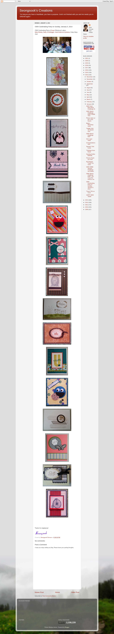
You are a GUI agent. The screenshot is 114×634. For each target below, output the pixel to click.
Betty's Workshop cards (89, 125)
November (90, 79)
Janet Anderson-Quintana (62, 32)
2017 (86, 67)
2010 (86, 207)
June (88, 92)
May (88, 94)
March (89, 99)
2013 (86, 200)
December (90, 76)
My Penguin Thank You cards (90, 163)
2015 (86, 72)
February (89, 101)
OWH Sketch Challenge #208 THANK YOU (90, 113)
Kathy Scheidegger (48, 32)
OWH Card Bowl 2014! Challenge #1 (90, 107)
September (90, 84)
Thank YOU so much (90, 192)
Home (57, 592)
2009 (86, 209)
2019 (86, 63)
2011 (86, 204)
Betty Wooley (38, 32)
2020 (86, 60)
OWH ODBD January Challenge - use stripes (90, 169)
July (88, 90)
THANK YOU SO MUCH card (90, 130)
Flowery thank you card (90, 158)
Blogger (67, 627)
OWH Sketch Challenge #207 (90, 135)
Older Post (75, 592)
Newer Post (39, 592)
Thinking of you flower (90, 151)
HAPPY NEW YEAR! (90, 195)
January (89, 104)
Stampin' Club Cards (90, 147)
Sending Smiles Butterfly (90, 154)
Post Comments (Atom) (49, 596)
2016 (86, 70)
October (89, 81)
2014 (86, 74)
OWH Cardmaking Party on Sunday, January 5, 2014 (90, 185)
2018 (86, 65)
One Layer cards (89, 139)
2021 (86, 58)
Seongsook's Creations (36, 10)
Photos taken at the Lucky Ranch (90, 119)
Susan (53, 30)
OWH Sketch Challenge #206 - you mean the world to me (90, 176)
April (88, 97)
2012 (86, 202)
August (89, 87)
